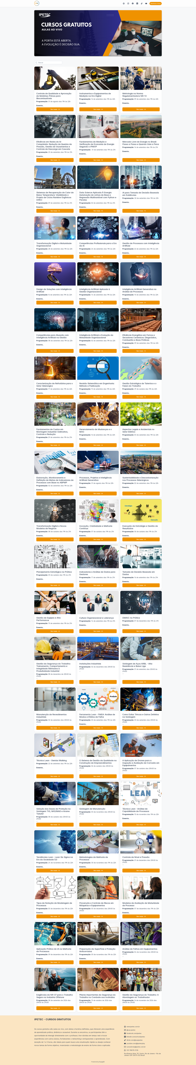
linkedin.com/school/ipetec (136, 1037)
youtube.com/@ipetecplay (136, 1043)
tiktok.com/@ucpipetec (135, 1040)
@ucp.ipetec (131, 1030)
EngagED (102, 1062)
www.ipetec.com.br (133, 1026)
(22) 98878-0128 (132, 1050)
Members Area (156, 3)
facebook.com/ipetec (134, 1033)
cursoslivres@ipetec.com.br (136, 1047)
